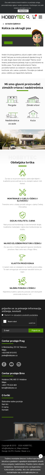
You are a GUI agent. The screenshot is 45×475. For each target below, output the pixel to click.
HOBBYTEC (27, 445)
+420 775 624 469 (9, 385)
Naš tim (5, 404)
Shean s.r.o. (25, 451)
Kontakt (5, 410)
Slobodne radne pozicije (12, 401)
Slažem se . (21, 315)
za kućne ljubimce (13, 24)
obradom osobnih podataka (26, 315)
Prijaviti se (36, 330)
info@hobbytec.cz (9, 448)
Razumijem (23, 11)
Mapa (4, 350)
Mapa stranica (22, 448)
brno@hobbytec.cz (9, 388)
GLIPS (11, 451)
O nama (5, 407)
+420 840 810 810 (9, 353)
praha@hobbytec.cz (10, 355)
